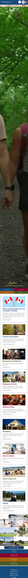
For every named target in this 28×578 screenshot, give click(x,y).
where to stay (14, 575)
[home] (6, 1)
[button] (23, 2)
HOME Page (14, 570)
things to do (14, 571)
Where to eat (14, 573)
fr (19, 2)
